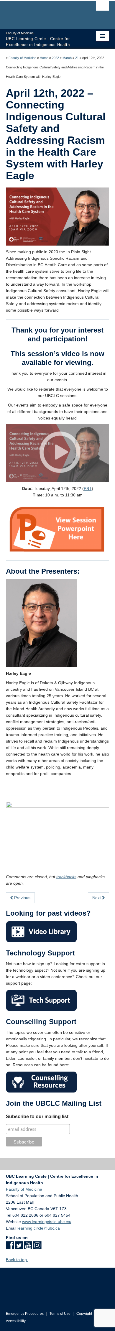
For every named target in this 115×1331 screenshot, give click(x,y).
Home (44, 58)
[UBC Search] (102, 7)
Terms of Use (60, 1314)
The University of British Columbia (42, 12)
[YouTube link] (28, 1247)
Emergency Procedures (25, 1314)
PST (88, 488)
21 (77, 58)
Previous (21, 897)
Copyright (84, 1314)
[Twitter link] (19, 1247)
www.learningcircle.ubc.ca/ (46, 1221)
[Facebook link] (10, 1247)
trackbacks (66, 876)
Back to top (17, 1259)
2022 (55, 58)
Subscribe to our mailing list (37, 1116)
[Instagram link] (37, 1247)
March (67, 58)
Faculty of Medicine (22, 58)
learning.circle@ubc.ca (38, 1228)
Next (97, 897)
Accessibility (16, 1321)
